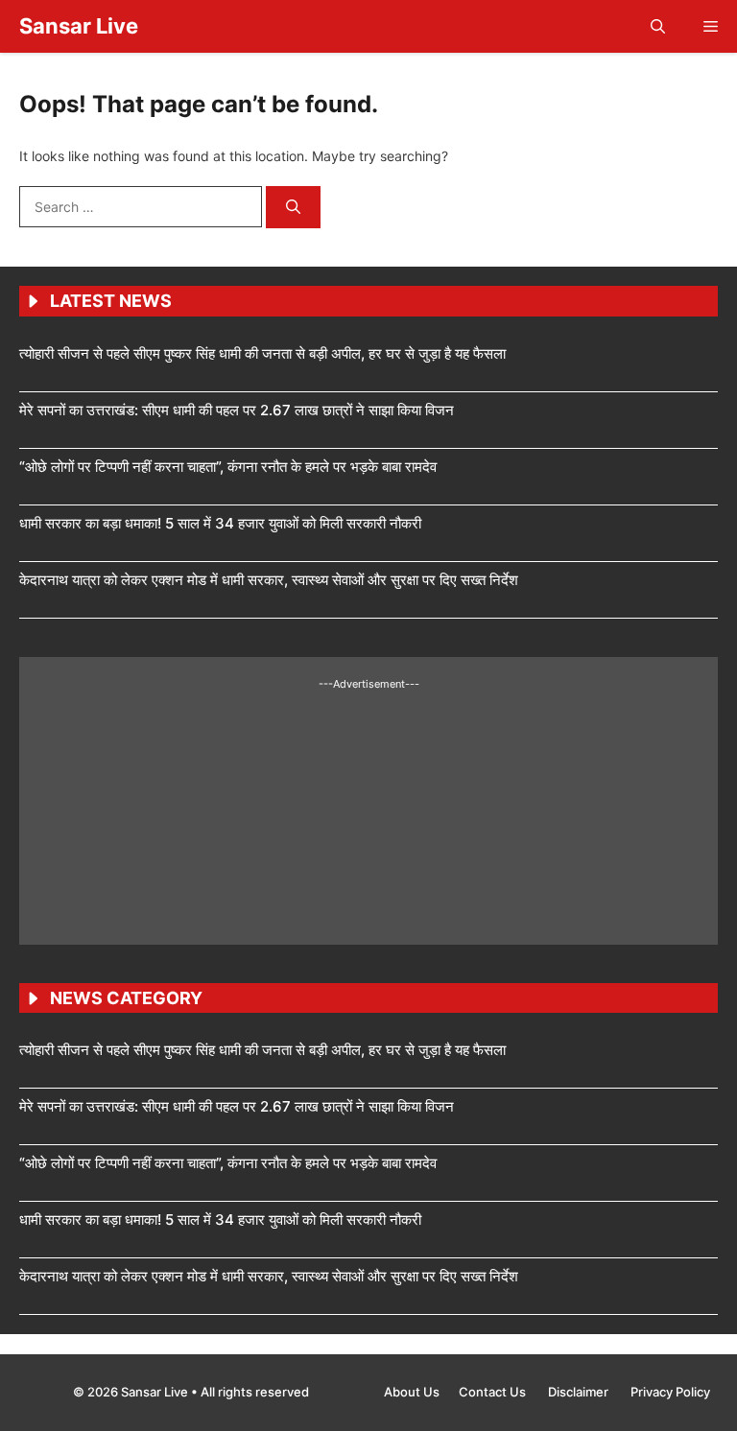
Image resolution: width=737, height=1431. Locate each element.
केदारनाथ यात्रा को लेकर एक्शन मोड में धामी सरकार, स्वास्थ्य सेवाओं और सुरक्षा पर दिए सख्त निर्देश (268, 580)
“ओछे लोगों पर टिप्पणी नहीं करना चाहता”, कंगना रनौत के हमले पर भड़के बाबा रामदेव (228, 466)
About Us (412, 1391)
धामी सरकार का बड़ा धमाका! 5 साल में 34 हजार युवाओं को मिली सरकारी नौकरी (220, 523)
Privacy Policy (670, 1391)
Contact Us (494, 1391)
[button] (657, 26)
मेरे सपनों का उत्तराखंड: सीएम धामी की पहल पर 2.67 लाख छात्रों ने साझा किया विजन (236, 410)
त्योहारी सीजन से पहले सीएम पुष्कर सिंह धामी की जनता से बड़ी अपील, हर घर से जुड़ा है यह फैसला (262, 353)
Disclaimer (579, 1391)
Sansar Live (78, 25)
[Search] (293, 207)
